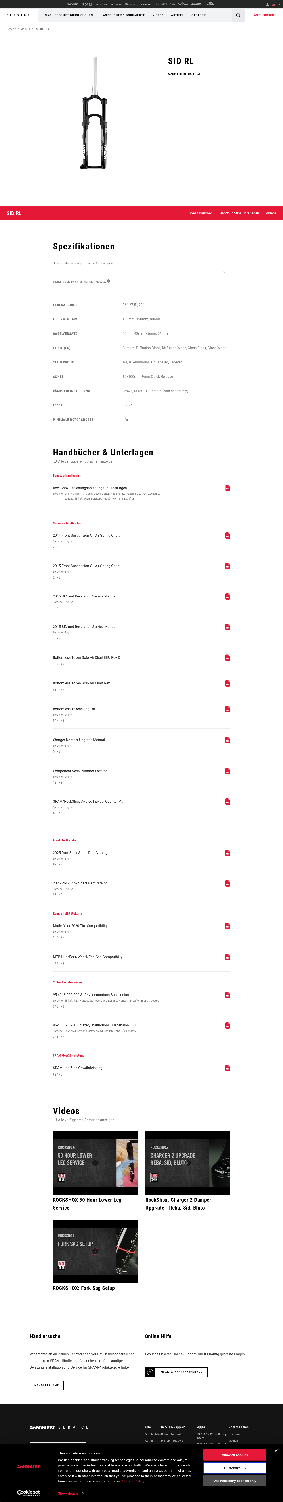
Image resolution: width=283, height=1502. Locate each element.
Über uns (234, 1434)
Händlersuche (264, 15)
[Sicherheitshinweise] (227, 997)
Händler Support (172, 1440)
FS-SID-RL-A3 (43, 29)
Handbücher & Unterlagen (239, 213)
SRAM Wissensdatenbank (182, 1372)
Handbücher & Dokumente (123, 15)
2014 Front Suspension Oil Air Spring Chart (86, 541)
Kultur (149, 1440)
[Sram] (73, 4)
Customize (232, 1468)
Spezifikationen (201, 213)
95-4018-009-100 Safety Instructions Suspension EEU (95, 1031)
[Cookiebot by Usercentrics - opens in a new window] (28, 1493)
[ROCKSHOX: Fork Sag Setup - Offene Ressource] (95, 1251)
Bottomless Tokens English (74, 715)
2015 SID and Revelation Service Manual (84, 602)
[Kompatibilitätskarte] (227, 928)
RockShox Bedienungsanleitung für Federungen (106, 493)
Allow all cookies (235, 1455)
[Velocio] (183, 4)
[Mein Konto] (268, 5)
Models (25, 29)
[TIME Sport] (147, 4)
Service (19, 15)
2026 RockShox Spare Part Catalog (80, 889)
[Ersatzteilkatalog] (227, 855)
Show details (68, 1493)
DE (278, 4)
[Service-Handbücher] (227, 538)
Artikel (177, 15)
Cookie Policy (133, 1481)
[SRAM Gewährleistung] (227, 1070)
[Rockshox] (87, 4)
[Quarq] (131, 4)
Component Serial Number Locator (80, 777)
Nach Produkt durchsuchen (69, 15)
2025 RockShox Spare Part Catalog (80, 858)
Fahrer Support (171, 1434)
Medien (233, 1440)
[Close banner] (276, 1450)
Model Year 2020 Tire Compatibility (80, 931)
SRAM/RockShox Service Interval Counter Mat (88, 807)
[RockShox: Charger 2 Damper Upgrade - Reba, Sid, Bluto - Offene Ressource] (187, 1163)
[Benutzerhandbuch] (227, 490)
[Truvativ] (102, 4)
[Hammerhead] (165, 4)
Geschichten (153, 1434)
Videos (158, 15)
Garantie (199, 15)
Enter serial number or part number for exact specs (84, 263)
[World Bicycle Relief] (210, 4)
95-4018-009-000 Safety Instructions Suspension (106, 1000)
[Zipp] (116, 4)
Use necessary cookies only (234, 1481)
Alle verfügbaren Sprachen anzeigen (86, 461)
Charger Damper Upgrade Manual (79, 745)
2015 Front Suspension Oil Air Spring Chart (86, 571)
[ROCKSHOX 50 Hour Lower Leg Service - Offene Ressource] (95, 1163)
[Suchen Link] (238, 15)
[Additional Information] (221, 272)
